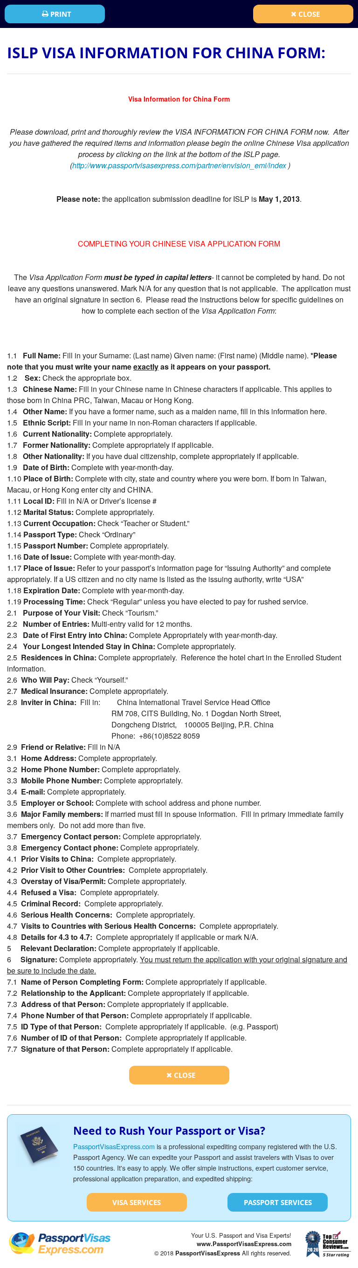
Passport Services (278, 1202)
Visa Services (136, 1202)
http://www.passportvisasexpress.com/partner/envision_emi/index (179, 165)
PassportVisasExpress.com (114, 1146)
